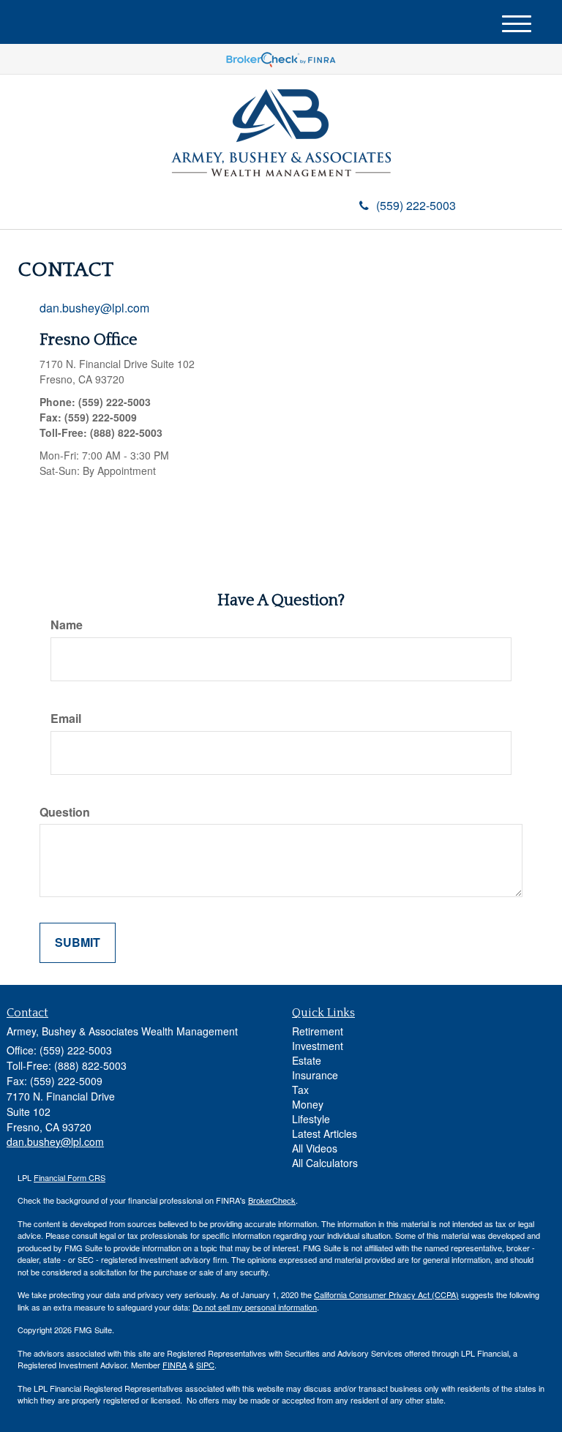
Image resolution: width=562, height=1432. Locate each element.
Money (307, 1104)
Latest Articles (324, 1133)
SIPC (205, 1365)
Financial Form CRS (69, 1177)
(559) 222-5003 (416, 205)
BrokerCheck (272, 1200)
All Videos (314, 1148)
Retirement (317, 1031)
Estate (306, 1060)
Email (65, 719)
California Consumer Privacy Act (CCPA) (386, 1294)
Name (66, 625)
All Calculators (325, 1162)
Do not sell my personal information (254, 1307)
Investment (317, 1045)
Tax (300, 1089)
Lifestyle (311, 1119)
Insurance (315, 1075)
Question (65, 812)
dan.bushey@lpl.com (94, 307)
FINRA (174, 1365)
